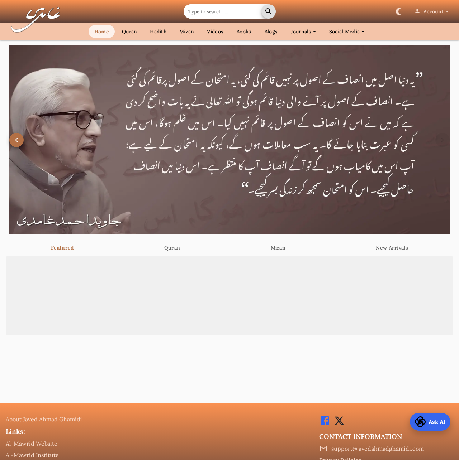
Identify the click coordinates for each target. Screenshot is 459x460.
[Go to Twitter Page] (337, 424)
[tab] (62, 247)
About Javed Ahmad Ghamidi (44, 419)
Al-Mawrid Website (31, 443)
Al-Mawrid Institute (32, 455)
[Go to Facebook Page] (325, 424)
